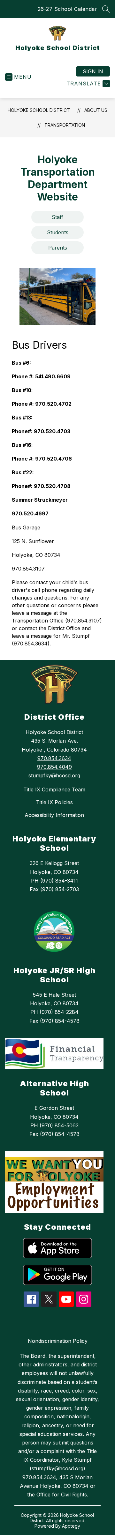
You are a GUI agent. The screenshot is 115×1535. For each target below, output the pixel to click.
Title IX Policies (54, 802)
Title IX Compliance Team (54, 789)
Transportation (64, 125)
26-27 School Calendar (67, 9)
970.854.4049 (54, 767)
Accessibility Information (54, 815)
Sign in (93, 71)
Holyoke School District (39, 110)
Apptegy (71, 1526)
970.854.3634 (54, 758)
